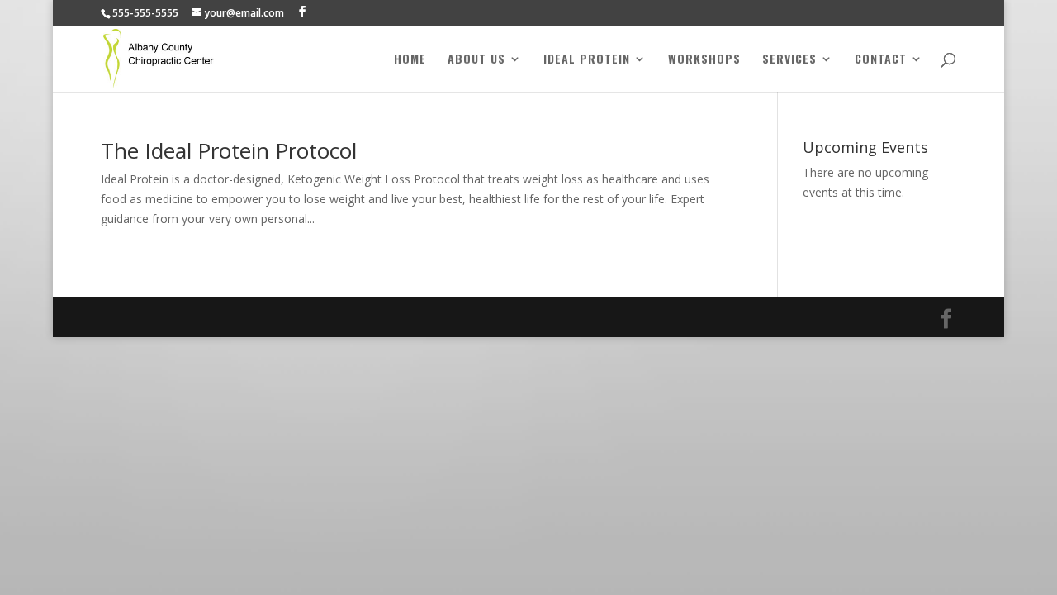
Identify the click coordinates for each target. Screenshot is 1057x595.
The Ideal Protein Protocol (229, 150)
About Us (476, 60)
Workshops (704, 60)
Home (410, 60)
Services (789, 60)
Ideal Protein (586, 60)
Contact (881, 60)
